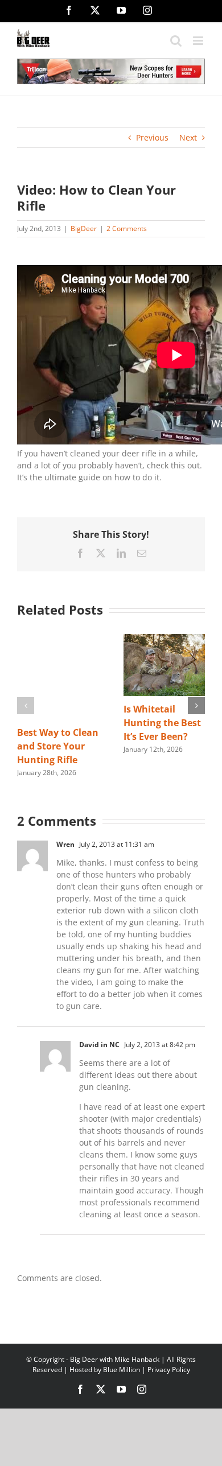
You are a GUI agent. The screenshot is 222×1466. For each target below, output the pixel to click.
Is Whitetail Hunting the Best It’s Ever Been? (162, 723)
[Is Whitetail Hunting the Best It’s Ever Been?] (164, 639)
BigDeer (84, 228)
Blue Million (121, 1369)
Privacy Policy (168, 1369)
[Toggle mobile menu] (199, 41)
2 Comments (126, 228)
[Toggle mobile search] (176, 41)
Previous (152, 137)
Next (188, 137)
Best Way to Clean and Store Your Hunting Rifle (57, 746)
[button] (25, 705)
